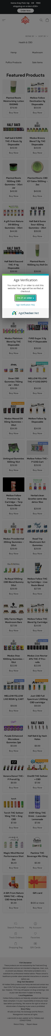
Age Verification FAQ (25, 304)
